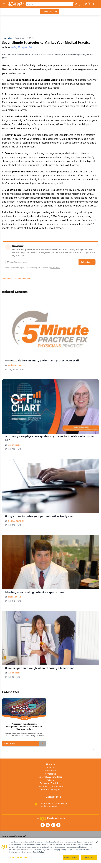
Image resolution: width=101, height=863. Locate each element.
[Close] (97, 842)
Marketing (7, 278)
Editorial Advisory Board (50, 776)
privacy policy (55, 268)
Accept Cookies (70, 857)
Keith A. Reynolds (16, 521)
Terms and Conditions (50, 783)
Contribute (50, 770)
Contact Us (50, 773)
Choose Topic (47, 11)
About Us (50, 764)
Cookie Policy (38, 852)
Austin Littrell (14, 445)
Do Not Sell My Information (50, 786)
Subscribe (85, 262)
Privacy (50, 780)
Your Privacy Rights (50, 789)
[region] (50, 850)
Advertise (50, 767)
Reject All (89, 857)
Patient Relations (22, 278)
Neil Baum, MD (15, 365)
